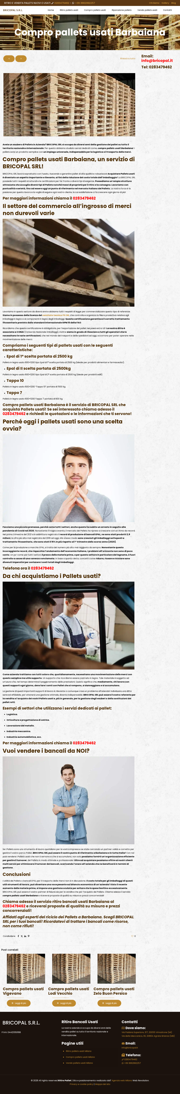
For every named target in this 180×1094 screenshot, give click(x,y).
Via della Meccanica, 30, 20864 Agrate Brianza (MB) (148, 1035)
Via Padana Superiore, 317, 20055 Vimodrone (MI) (147, 1032)
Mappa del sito (102, 1084)
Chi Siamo (154, 2)
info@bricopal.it (130, 1047)
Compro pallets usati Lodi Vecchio (68, 991)
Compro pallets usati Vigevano (23, 991)
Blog (173, 2)
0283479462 (62, 3)
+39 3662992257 (84, 3)
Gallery (165, 2)
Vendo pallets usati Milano (79, 1062)
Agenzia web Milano (121, 1080)
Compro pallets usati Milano (80, 1057)
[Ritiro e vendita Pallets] (13, 10)
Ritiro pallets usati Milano (78, 1051)
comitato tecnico (52, 315)
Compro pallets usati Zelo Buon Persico (114, 991)
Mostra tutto (128, 58)
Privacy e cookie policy (81, 1084)
